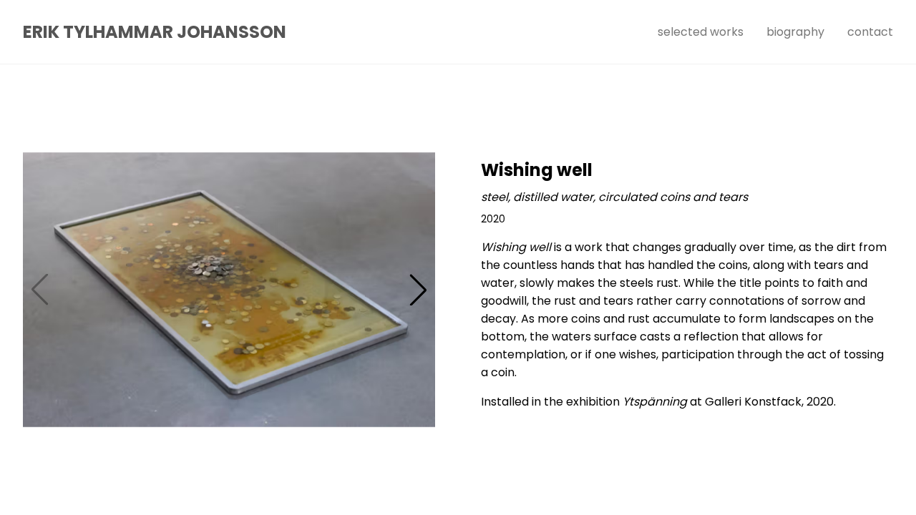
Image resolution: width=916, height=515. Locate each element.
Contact (870, 32)
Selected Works (701, 32)
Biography (795, 32)
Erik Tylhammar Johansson (154, 32)
